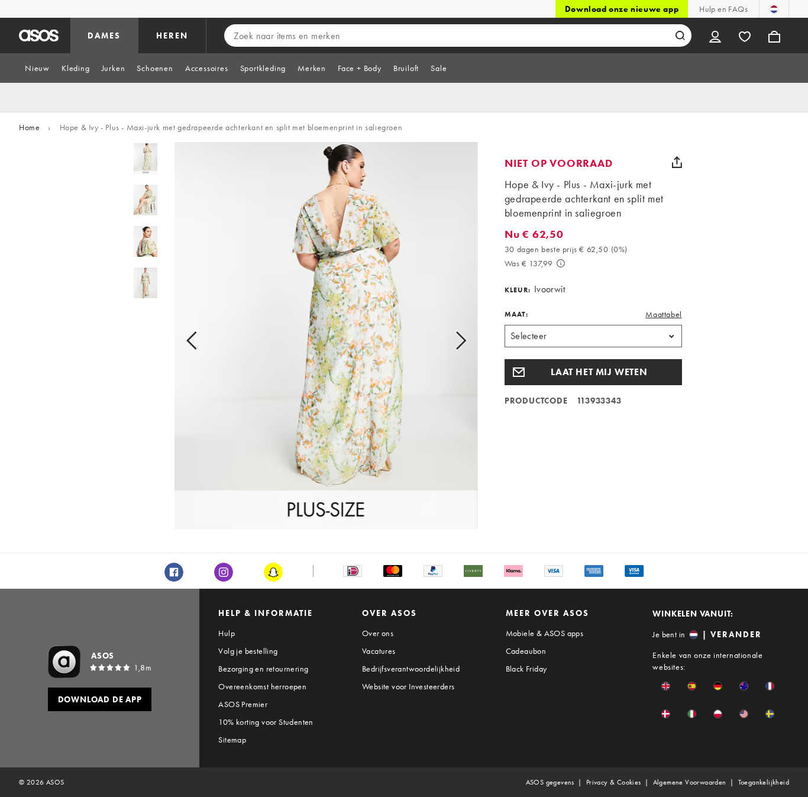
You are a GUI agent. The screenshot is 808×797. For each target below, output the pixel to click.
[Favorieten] (744, 35)
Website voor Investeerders (408, 686)
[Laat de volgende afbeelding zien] (447, 340)
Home (29, 127)
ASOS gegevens (550, 782)
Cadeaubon (526, 651)
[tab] (37, 68)
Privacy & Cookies (613, 782)
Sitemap (232, 739)
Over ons (377, 633)
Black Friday (526, 668)
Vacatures (379, 651)
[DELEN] (677, 162)
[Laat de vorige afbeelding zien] (204, 340)
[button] (593, 372)
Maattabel (663, 314)
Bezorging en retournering (263, 668)
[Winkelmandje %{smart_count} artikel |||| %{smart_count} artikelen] (774, 35)
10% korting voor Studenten (265, 722)
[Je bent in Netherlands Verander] (773, 9)
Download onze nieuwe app (621, 9)
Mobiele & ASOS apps (545, 633)
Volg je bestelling (247, 651)
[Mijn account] (715, 35)
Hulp (226, 633)
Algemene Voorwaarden (689, 782)
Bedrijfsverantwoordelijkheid (411, 668)
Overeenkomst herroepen (262, 686)
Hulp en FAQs (723, 9)
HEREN (172, 35)
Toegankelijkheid (763, 782)
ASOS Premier (242, 704)
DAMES (104, 35)
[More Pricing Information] (560, 263)
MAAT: (516, 314)
